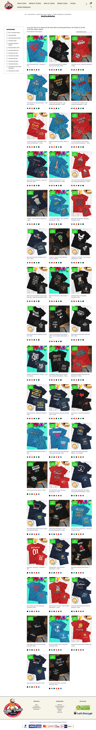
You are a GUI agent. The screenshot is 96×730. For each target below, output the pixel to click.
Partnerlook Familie (12, 40)
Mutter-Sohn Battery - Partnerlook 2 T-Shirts (36, 683)
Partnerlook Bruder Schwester (14, 38)
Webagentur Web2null (61, 722)
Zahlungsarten (36, 709)
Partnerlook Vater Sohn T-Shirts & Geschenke (14, 67)
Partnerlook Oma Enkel (13, 53)
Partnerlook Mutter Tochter (14, 47)
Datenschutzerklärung (59, 706)
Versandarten (36, 706)
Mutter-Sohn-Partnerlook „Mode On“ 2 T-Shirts (36, 490)
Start (26, 14)
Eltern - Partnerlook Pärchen (14, 32)
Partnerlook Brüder (12, 35)
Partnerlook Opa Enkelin (13, 61)
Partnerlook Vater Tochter (13, 70)
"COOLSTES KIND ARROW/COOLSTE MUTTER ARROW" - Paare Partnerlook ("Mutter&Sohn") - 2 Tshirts (59, 336)
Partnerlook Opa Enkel (13, 58)
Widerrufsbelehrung (36, 707)
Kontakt (59, 710)
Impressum (59, 704)
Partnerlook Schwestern (13, 64)
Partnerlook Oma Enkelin (13, 55)
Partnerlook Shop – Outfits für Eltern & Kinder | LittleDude (40, 14)
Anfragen (29, 27)
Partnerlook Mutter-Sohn (13, 50)
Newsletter (59, 709)
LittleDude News (59, 707)
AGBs (36, 704)
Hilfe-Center (59, 712)
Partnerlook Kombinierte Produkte (13, 44)
